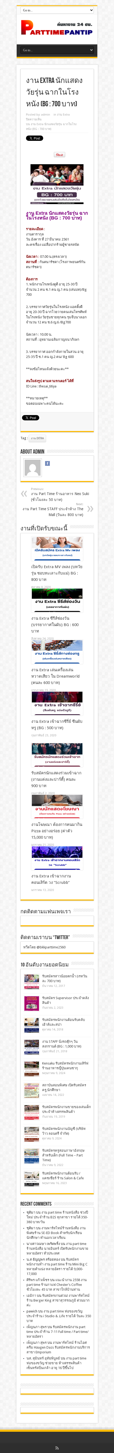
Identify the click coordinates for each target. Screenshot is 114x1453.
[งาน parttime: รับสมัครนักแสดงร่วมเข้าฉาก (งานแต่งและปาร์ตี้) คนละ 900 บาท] (57, 755)
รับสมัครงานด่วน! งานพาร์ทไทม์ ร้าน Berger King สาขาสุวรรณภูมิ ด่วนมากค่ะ (58, 1300)
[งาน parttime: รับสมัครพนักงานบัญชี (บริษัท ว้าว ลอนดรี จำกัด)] (31, 1134)
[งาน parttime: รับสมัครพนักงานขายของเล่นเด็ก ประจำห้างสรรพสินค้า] (31, 1112)
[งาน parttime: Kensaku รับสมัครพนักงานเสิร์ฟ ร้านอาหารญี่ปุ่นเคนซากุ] (31, 1069)
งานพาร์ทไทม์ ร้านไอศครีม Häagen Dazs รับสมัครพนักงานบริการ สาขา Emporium (58, 1347)
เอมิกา (31, 1296)
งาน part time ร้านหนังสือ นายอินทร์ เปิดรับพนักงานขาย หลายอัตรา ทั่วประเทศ (57, 1248)
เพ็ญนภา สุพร (37, 1327)
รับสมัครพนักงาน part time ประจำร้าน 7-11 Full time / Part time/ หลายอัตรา (58, 1331)
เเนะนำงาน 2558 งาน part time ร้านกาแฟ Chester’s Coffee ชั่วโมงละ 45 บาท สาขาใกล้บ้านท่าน (57, 1284)
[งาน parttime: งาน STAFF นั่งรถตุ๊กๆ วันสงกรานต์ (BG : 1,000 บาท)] (31, 1047)
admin (45, 114)
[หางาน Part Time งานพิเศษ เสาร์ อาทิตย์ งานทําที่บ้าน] (57, 31)
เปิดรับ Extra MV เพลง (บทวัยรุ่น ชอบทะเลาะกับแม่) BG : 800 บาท (56, 573)
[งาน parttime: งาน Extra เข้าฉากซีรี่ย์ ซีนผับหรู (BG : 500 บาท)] (57, 703)
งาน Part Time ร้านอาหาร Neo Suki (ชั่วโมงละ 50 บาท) (60, 494)
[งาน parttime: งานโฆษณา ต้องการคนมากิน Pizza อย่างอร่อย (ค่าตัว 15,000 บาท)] (57, 806)
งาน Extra (63, 114)
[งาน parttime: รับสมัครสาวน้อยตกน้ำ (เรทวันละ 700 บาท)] (31, 981)
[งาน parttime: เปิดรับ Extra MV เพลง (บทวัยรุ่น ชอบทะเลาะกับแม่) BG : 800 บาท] (57, 548)
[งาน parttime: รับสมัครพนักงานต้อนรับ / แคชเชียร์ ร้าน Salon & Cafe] (31, 1179)
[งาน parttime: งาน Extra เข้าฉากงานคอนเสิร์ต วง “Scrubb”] (57, 858)
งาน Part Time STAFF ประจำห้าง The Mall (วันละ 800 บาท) (53, 509)
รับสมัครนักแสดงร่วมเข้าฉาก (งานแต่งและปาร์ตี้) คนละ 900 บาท (56, 779)
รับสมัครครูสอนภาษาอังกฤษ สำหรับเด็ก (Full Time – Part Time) (63, 1155)
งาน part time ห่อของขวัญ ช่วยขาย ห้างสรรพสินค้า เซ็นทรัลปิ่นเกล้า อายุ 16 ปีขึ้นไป (56, 1363)
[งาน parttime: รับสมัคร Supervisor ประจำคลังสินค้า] (31, 1003)
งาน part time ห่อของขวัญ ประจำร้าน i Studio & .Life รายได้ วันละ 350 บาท (59, 1316)
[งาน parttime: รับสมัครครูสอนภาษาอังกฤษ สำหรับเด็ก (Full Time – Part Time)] (31, 1156)
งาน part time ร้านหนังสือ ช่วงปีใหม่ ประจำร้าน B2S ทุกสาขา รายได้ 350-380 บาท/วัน (57, 1217)
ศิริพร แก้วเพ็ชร (38, 1280)
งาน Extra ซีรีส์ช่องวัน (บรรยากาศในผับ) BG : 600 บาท (54, 624)
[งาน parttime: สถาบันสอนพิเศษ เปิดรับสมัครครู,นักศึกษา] (31, 1090)
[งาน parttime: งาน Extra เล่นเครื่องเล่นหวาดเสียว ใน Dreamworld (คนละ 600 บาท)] (57, 652)
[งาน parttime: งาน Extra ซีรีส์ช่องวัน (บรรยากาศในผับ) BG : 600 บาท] (57, 600)
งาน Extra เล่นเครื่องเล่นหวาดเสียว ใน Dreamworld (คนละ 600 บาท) (55, 676)
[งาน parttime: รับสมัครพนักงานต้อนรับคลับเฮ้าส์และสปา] (31, 1025)
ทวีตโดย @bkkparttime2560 (44, 947)
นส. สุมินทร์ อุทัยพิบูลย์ (43, 1358)
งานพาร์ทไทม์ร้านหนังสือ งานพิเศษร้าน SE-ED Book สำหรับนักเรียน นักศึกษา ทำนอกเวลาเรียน (56, 1233)
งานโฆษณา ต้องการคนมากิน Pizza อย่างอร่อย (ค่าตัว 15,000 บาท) (56, 831)
